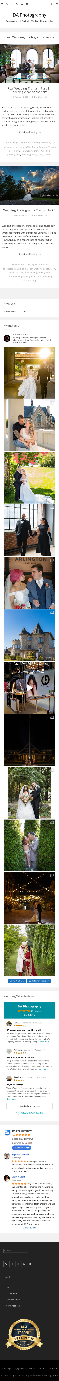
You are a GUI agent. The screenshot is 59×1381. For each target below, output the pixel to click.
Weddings (13, 142)
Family (32, 1368)
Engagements (20, 1368)
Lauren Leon (18, 1176)
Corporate (52, 1368)
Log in (8, 1287)
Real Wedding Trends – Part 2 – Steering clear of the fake (29, 90)
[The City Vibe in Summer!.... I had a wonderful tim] (29, 898)
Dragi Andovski (40, 97)
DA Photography (29, 15)
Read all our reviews (29, 1106)
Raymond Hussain (21, 1154)
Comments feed (13, 1299)
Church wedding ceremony (37, 142)
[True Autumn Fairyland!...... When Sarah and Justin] (29, 845)
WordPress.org (13, 1305)
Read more (44, 1042)
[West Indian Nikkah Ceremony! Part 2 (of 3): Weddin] (29, 950)
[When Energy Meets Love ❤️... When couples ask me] (29, 373)
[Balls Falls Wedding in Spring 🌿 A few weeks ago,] (29, 478)
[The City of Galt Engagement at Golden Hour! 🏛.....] (29, 425)
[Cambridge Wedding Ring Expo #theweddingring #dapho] (29, 688)
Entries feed (11, 1293)
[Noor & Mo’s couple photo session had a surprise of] (29, 530)
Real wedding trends (30, 151)
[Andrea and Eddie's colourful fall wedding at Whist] (29, 740)
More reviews (29, 1227)
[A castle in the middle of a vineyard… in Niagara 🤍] (29, 635)
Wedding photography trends (35, 154)
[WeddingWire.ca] (29, 1114)
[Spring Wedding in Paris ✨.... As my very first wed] (29, 583)
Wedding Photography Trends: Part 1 (29, 210)
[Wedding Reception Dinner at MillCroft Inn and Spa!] (29, 793)
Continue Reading (28, 132)
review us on (20, 1147)
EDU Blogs (32, 147)
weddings (32, 280)
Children (41, 1368)
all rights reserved (18, 1375)
